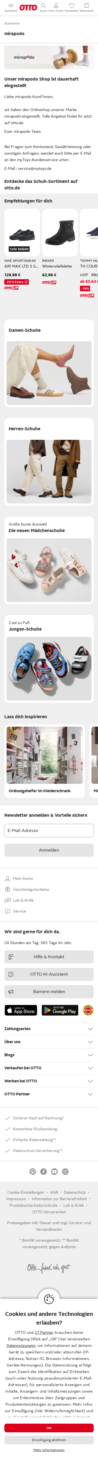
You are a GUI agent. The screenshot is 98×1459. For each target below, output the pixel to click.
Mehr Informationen (49, 1450)
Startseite (12, 23)
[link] (88, 1010)
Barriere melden (49, 991)
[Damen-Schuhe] (49, 363)
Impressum (16, 1199)
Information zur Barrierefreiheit (59, 1199)
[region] (49, 1379)
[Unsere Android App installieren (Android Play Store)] (60, 1010)
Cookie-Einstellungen (25, 1192)
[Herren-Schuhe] (49, 462)
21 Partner (44, 1332)
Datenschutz (75, 1192)
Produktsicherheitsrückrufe (33, 1205)
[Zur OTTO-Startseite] (28, 8)
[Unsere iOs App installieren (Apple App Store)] (21, 1010)
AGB (54, 1192)
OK (49, 1428)
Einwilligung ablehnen (49, 1440)
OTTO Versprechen (49, 1212)
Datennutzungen (21, 1345)
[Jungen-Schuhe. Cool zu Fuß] (49, 659)
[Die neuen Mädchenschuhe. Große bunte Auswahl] (49, 560)
